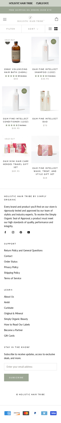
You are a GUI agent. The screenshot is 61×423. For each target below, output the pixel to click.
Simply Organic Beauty (16, 319)
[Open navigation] (4, 19)
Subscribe (16, 377)
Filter (10, 29)
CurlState (42, 3)
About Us (9, 296)
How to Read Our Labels (17, 324)
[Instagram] (13, 232)
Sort (32, 29)
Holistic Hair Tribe (21, 3)
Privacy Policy (11, 267)
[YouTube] (28, 232)
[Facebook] (5, 232)
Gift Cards (9, 335)
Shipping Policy (12, 272)
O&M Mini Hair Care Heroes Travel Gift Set (16, 164)
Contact (8, 256)
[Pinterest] (21, 232)
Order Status (10, 261)
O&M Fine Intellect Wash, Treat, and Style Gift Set (45, 171)
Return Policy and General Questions (23, 250)
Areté (7, 302)
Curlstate (8, 307)
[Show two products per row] (55, 28)
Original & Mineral (13, 313)
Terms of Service (12, 278)
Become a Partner (13, 330)
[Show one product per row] (50, 28)
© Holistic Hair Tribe (30, 394)
